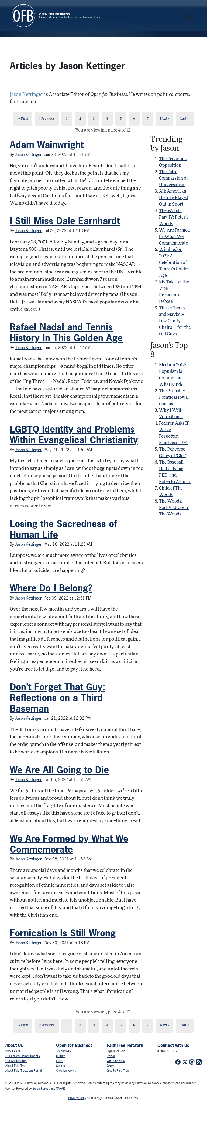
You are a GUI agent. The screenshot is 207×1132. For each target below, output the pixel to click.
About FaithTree (15, 1066)
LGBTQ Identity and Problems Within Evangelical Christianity (74, 434)
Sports (60, 1066)
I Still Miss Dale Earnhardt (65, 221)
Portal (111, 1056)
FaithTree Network (125, 1045)
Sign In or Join (116, 1051)
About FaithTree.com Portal (23, 1071)
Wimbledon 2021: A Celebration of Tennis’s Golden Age (174, 263)
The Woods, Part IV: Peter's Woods (173, 217)
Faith (59, 1061)
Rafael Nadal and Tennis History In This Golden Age (66, 332)
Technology (63, 1051)
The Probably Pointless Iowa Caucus (173, 397)
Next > (164, 118)
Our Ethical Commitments (22, 1056)
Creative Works (66, 1071)
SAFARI (60, 1088)
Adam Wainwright (47, 145)
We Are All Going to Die (59, 770)
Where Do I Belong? (51, 588)
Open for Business (74, 1045)
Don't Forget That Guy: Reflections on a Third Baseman (57, 698)
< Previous (46, 118)
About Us (14, 1045)
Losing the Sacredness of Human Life (63, 529)
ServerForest (41, 1088)
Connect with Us (173, 1045)
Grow (110, 1066)
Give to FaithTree (118, 1071)
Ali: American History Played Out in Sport (173, 198)
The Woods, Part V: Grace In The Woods (174, 508)
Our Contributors (16, 1061)
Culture (60, 1056)
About (12, 1051)
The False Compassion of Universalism (173, 178)
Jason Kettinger (26, 94)
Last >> (184, 118)
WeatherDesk (116, 1061)
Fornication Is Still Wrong (63, 933)
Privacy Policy (77, 1098)
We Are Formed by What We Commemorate (69, 843)
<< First (23, 118)
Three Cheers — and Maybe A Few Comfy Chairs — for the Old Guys (175, 321)
